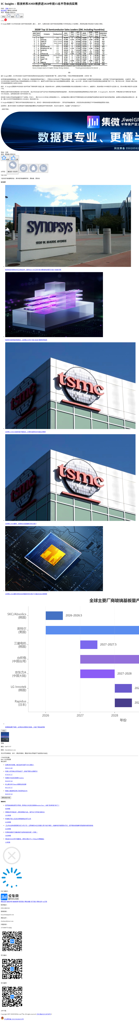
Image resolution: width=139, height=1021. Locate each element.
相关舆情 (4, 10)
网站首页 (4, 901)
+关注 (3, 731)
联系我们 (21, 901)
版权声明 (9, 901)
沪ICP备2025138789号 (44, 1014)
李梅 (6, 8)
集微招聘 (15, 901)
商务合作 (39, 901)
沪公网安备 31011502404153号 (14, 1019)
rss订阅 (45, 901)
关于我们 (33, 901)
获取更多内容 (6, 797)
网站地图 (27, 901)
